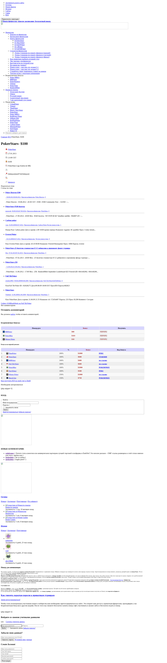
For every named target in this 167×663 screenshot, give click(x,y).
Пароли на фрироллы (18, 34)
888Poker (13, 79)
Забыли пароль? (25, 412)
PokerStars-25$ (11, 262)
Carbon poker (10, 220)
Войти (6, 410)
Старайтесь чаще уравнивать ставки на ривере (28, 71)
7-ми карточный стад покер (20, 100)
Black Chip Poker (16, 110)
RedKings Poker (16, 116)
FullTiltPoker (57, 281)
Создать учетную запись (15, 622)
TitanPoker (14, 108)
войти (13, 314)
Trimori (12, 84)
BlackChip (12, 378)
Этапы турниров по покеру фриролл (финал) (32, 57)
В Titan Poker (20, 43)
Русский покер (15, 96)
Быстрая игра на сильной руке (22, 63)
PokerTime (14, 86)
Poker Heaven (39, 197)
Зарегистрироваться (10, 412)
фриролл (11, 182)
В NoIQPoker (20, 45)
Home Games (10, 520)
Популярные (21, 501)
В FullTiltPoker (20, 49)
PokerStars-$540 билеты (15, 206)
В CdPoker (19, 47)
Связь (7, 13)
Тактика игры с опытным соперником (25, 73)
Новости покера (11, 507)
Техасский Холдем (17, 92)
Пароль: (6, 405)
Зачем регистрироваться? (10, 600)
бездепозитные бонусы (116, 580)
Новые (3, 501)
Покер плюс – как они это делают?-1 (24, 67)
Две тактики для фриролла (20, 61)
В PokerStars (19, 41)
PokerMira (9, 336)
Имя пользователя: (10, 403)
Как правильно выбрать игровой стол (24, 59)
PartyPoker (14, 129)
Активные (11, 501)
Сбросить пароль (8, 640)
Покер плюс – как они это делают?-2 (24, 69)
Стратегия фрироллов (18, 51)
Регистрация (6, 661)
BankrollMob (15, 88)
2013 (9, 137)
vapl (7, 551)
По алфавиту (33, 501)
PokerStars (14, 112)
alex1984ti (9, 561)
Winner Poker (10, 339)
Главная (4, 137)
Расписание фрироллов (19, 37)
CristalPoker (14, 104)
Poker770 (13, 131)
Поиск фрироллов (17, 39)
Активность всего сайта (14, 3)
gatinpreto (9, 540)
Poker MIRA (14, 77)
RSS (7, 15)
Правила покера (11, 90)
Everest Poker (10, 234)
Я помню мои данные (23, 640)
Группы (8, 5)
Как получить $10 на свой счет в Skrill (16, 381)
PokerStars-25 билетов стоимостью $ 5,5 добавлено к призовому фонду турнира (37, 248)
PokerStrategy (15, 82)
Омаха (12, 94)
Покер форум (10, 7)
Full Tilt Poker (11, 276)
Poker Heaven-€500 (13, 192)
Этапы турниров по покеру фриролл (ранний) (32, 53)
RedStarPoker (15, 120)
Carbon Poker (15, 125)
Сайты (8, 11)
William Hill (14, 118)
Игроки (8, 9)
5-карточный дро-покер (19, 98)
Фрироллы (9, 32)
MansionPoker (15, 127)
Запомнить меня (11, 407)
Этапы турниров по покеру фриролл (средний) (33, 55)
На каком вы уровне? (18, 65)
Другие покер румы (53, 225)
